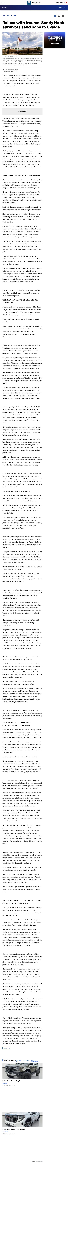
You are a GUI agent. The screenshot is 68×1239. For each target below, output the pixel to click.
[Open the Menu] (3, 2)
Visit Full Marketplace (34, 1061)
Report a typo (6, 1048)
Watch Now (61, 3)
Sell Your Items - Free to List (22, 1061)
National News (9, 15)
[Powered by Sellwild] (39, 1161)
